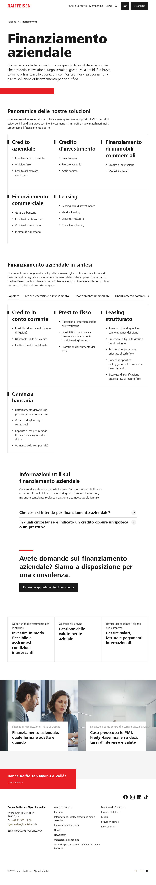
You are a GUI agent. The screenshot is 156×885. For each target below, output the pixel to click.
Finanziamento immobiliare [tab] (92, 296)
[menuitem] (77, 6)
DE (136, 871)
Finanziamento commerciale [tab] (133, 296)
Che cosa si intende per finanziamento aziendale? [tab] (64, 512)
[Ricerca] (116, 6)
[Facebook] (125, 797)
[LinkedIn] (139, 797)
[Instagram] (132, 797)
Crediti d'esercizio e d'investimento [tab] (46, 296)
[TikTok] (146, 797)
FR (142, 871)
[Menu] (125, 6)
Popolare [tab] (13, 296)
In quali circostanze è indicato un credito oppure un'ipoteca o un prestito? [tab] (74, 524)
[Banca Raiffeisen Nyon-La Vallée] (19, 6)
